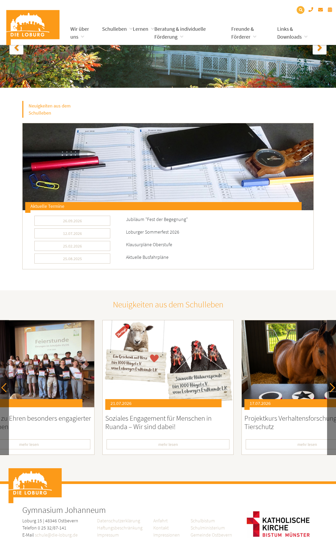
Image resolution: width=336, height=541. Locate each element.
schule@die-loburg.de (56, 535)
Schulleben (114, 28)
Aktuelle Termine (47, 206)
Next (330, 387)
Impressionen (166, 535)
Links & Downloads (289, 32)
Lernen (140, 28)
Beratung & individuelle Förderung (180, 32)
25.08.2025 (72, 258)
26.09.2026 (72, 220)
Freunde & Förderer (242, 32)
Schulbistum (203, 521)
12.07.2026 (72, 233)
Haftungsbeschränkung (120, 528)
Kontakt (161, 528)
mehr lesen (168, 444)
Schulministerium (208, 528)
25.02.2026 (72, 246)
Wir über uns (79, 32)
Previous (5, 387)
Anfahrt (160, 521)
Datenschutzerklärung (118, 521)
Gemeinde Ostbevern (211, 535)
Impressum (108, 535)
